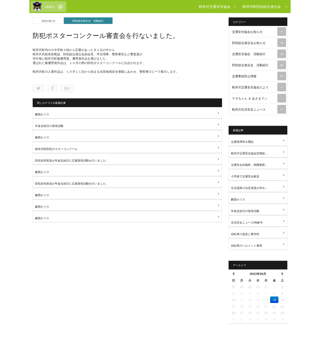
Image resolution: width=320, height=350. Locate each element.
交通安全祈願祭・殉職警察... (249, 165)
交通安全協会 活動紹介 (257, 54)
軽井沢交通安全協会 (216, 6)
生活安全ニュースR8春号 (247, 222)
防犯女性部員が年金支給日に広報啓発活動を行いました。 (72, 160)
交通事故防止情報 (257, 76)
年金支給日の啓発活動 (49, 126)
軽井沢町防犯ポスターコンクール (56, 149)
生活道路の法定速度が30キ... (249, 188)
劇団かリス (42, 114)
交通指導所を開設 (242, 142)
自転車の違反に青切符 (245, 234)
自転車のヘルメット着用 (246, 245)
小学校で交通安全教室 (245, 176)
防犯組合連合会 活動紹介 (88, 20)
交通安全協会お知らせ (257, 31)
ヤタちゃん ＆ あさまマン (257, 98)
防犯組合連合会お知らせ (257, 42)
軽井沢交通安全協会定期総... (249, 153)
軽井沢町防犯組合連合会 (264, 6)
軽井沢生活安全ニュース (257, 109)
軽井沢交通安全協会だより (257, 87)
